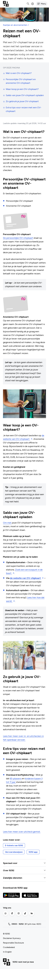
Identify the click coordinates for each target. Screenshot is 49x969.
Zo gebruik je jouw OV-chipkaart (22, 101)
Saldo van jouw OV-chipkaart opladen (25, 95)
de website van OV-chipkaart (25, 578)
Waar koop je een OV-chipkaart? (22, 89)
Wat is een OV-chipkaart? (19, 73)
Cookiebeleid (9, 947)
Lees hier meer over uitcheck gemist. (21, 831)
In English (7, 952)
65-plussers (16, 778)
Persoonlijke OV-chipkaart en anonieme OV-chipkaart (21, 81)
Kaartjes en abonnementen (15, 25)
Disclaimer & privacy (12, 938)
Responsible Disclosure (13, 943)
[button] (41, 4)
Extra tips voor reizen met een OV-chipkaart (23, 109)
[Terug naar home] (6, 4)
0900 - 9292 (18, 924)
